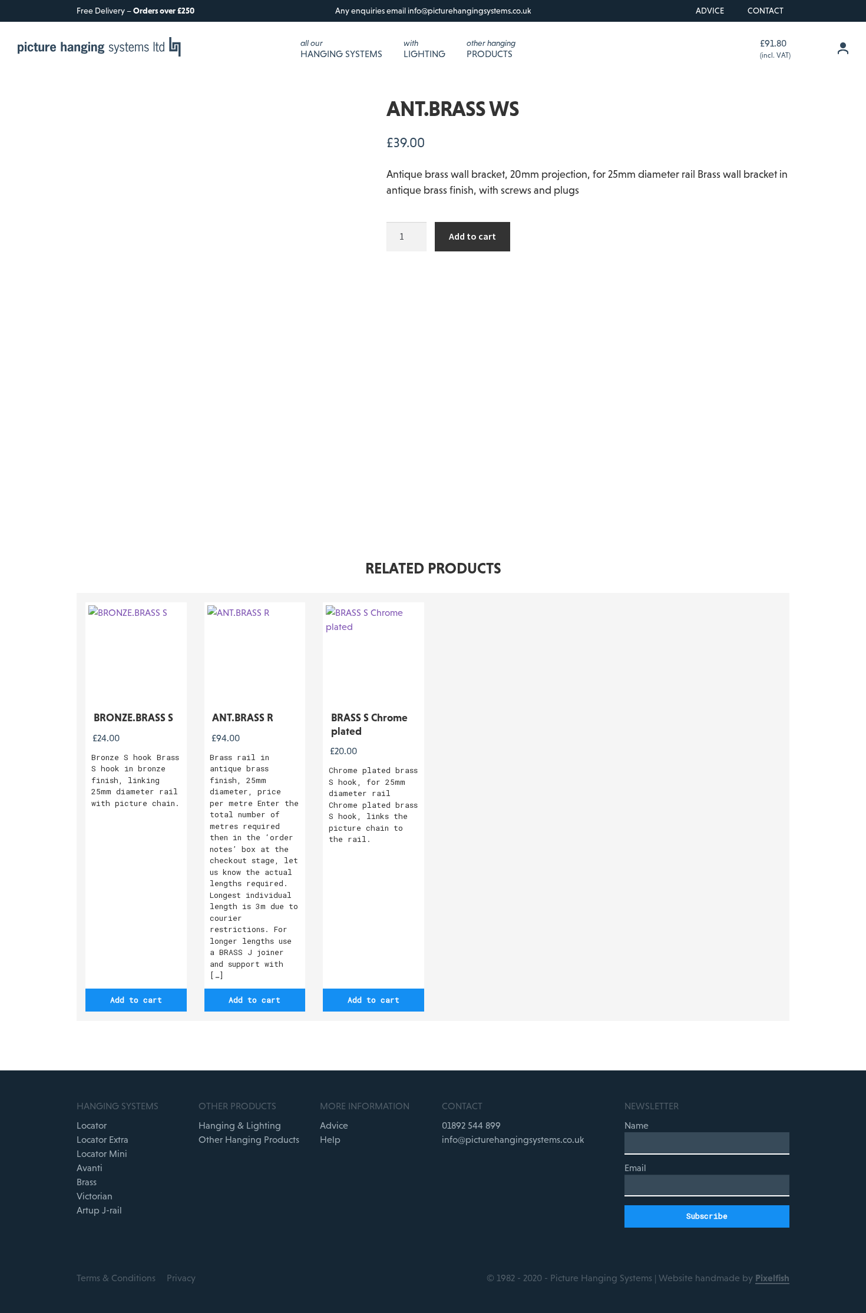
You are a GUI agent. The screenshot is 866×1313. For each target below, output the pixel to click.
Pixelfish (772, 1277)
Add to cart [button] (136, 999)
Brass (87, 1181)
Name (636, 1125)
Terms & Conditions (116, 1277)
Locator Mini (102, 1153)
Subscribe (707, 1216)
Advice (710, 10)
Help (330, 1139)
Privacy (181, 1277)
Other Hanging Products (249, 1139)
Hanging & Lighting (240, 1125)
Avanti (90, 1167)
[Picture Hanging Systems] (100, 48)
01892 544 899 (471, 1125)
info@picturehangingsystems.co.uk (469, 10)
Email (635, 1167)
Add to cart (472, 236)
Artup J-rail (99, 1210)
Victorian (95, 1196)
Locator (92, 1125)
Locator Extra (102, 1139)
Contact (766, 10)
